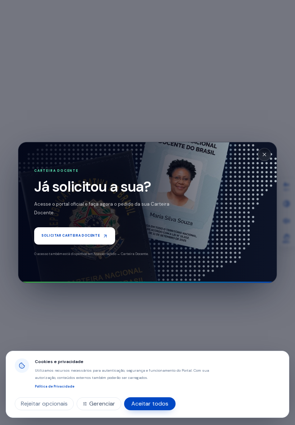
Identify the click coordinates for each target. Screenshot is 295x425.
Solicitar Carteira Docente (70, 235)
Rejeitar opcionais (44, 403)
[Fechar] (264, 154)
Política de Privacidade (54, 386)
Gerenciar (102, 403)
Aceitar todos (149, 403)
